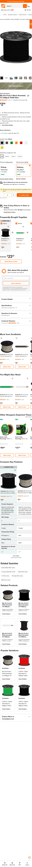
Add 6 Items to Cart (11, 261)
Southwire (5, 668)
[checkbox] (16, 223)
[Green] (12, 143)
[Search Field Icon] (25, 6)
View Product (6, 613)
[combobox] (14, 6)
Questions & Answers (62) (20, 100)
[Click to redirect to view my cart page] (29, 6)
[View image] (1, 77)
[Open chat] (31, 24)
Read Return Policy (10, 212)
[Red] (21, 143)
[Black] (2, 143)
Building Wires (12, 14)
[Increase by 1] (13, 195)
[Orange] (16, 143)
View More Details (7, 125)
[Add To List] (25, 95)
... (1, 14)
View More (16, 556)
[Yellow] (2, 148)
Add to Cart (7, 367)
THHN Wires (22, 14)
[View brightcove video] (16, 77)
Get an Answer (16, 283)
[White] (26, 143)
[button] (16, 299)
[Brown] (7, 143)
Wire (4, 14)
